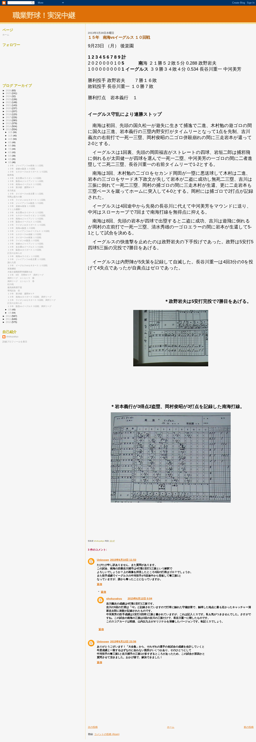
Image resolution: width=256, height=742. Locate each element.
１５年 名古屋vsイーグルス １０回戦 (25, 247)
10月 (10, 139)
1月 (10, 313)
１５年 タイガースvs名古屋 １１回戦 (25, 194)
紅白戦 (10, 284)
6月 (10, 152)
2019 (9, 111)
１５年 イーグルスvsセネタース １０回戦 (27, 265)
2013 (9, 129)
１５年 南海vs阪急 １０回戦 (21, 228)
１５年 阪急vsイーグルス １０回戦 (24, 222)
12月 (10, 132)
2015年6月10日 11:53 (123, 559)
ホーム (170, 727)
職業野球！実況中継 (44, 15)
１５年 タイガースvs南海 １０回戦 (24, 237)
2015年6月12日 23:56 (123, 641)
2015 (9, 123)
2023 (9, 99)
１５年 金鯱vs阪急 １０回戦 (21, 169)
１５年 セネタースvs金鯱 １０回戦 (24, 234)
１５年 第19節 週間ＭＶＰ (20, 187)
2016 (9, 120)
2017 (9, 117)
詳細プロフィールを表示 (14, 341)
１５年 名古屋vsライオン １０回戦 (24, 178)
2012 (9, 316)
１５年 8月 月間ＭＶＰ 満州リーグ (25, 275)
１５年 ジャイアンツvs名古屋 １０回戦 (26, 259)
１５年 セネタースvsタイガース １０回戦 (27, 172)
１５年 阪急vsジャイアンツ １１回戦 (25, 181)
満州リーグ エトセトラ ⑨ (20, 281)
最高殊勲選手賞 (14, 287)
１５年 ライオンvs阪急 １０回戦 (23, 240)
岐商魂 (10, 175)
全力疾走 (11, 190)
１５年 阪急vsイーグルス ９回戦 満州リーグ (29, 306)
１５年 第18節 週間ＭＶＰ (20, 293)
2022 (9, 102)
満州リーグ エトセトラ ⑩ (20, 278)
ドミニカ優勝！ (14, 209)
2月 (10, 309)
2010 (9, 322)
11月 (10, 135)
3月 (10, 162)
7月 (10, 149)
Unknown (103, 559)
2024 (9, 96)
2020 (9, 108)
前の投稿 (249, 727)
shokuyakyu (114, 598)
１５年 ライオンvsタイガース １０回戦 (26, 225)
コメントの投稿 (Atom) (106, 734)
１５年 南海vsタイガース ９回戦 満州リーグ (29, 297)
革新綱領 (11, 268)
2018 (9, 114)
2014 (9, 126)
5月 (10, 156)
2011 (9, 319)
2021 (9, 105)
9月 (10, 142)
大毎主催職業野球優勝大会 (19, 272)
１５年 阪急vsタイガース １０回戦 (24, 250)
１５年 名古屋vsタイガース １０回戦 (25, 212)
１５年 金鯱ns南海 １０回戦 (21, 206)
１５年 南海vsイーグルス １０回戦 (24, 184)
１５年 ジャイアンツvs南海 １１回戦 (25, 165)
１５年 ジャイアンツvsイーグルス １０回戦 (28, 231)
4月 (10, 159)
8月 (10, 145)
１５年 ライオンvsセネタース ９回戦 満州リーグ (31, 300)
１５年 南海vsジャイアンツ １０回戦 (25, 219)
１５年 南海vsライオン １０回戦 (23, 256)
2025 (9, 93)
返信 (99, 584)
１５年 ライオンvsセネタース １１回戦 (26, 200)
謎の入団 (11, 262)
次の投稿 (93, 727)
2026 (9, 90)
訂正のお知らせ (14, 253)
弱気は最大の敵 (14, 197)
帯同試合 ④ (13, 290)
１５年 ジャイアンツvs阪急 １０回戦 (25, 203)
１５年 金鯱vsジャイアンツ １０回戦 (25, 244)
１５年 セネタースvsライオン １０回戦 (26, 215)
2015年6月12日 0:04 (140, 598)
